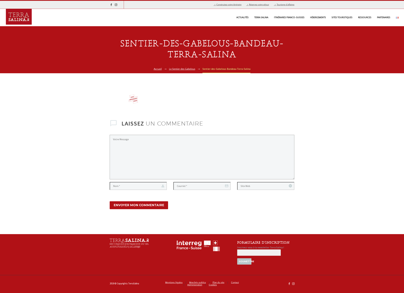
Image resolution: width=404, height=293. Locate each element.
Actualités (242, 17)
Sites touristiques (342, 17)
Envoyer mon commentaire (139, 205)
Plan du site (218, 282)
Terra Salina (261, 17)
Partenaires (383, 17)
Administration (194, 285)
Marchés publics (197, 282)
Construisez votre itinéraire (228, 4)
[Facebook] (111, 4)
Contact (235, 282)
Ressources (364, 17)
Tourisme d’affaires (285, 4)
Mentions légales (174, 282)
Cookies (213, 285)
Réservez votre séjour (259, 4)
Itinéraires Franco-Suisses (289, 17)
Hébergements (318, 17)
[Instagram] (116, 4)
